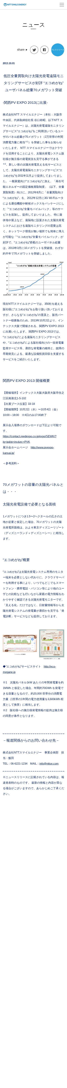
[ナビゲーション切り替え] (62, 4)
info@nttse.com (49, 763)
